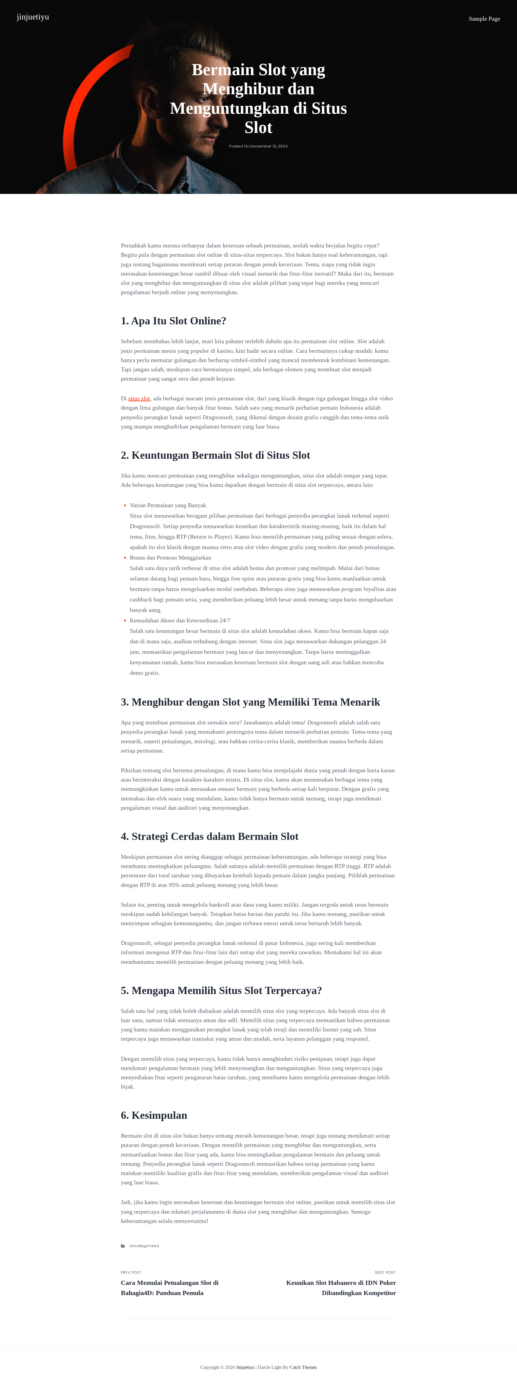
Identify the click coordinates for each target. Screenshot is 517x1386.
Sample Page (484, 18)
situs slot (139, 398)
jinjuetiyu (33, 16)
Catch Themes (303, 1367)
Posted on (258, 146)
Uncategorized (144, 1246)
